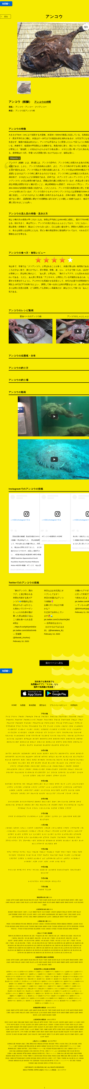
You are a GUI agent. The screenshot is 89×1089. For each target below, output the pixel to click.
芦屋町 (26, 1032)
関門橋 (25, 1053)
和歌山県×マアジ (33, 988)
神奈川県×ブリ (32, 979)
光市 (30, 1032)
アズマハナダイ (49, 723)
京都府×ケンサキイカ (14, 986)
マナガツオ (21, 855)
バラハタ (40, 831)
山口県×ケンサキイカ (12, 993)
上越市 (81, 1034)
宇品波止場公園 (44, 1060)
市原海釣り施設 (33, 1063)
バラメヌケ (55, 831)
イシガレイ (21, 729)
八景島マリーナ (49, 1051)
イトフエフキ (12, 732)
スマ (28, 793)
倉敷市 (62, 1034)
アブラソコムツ (68, 723)
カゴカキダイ (25, 753)
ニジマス (55, 816)
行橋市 (38, 1032)
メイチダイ (27, 861)
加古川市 (67, 1034)
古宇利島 (51, 1063)
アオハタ (37, 716)
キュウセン (80, 760)
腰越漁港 (64, 924)
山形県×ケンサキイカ (13, 974)
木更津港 (27, 1058)
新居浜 (46, 1063)
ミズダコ (21, 858)
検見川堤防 (70, 1053)
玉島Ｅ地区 (12, 1051)
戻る (6, 16)
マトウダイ (12, 855)
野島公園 (29, 1046)
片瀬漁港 (78, 1060)
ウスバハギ (77, 732)
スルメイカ (34, 793)
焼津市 (50, 1029)
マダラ (80, 852)
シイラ (68, 784)
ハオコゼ (9, 828)
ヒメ (30, 834)
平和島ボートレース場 (38, 1048)
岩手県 (13, 900)
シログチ (19, 790)
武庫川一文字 (52, 1058)
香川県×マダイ (49, 993)
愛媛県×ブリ (13, 996)
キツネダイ (41, 760)
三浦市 (25, 912)
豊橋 (69, 1056)
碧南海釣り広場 (27, 1051)
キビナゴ (72, 760)
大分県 (76, 902)
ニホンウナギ (67, 816)
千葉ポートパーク (51, 1053)
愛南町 (37, 1029)
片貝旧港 (81, 926)
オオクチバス (70, 739)
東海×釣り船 (27, 936)
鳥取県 (36, 902)
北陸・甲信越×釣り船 (38, 936)
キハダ (66, 760)
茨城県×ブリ (60, 974)
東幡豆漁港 (64, 1056)
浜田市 (12, 1029)
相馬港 (62, 1046)
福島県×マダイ (24, 974)
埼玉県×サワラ (77, 974)
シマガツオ (26, 787)
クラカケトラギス (23, 766)
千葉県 (41, 900)
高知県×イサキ (55, 996)
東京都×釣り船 (12, 945)
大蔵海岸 (70, 1048)
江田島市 (50, 1024)
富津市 (70, 912)
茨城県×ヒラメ (68, 974)
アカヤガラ (19, 723)
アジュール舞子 (13, 1046)
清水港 (49, 1046)
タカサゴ (38, 802)
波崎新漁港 (19, 1051)
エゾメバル (10, 739)
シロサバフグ (28, 790)
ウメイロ (53, 735)
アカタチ (40, 720)
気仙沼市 (66, 1032)
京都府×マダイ (33, 986)
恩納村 (8, 1032)
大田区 (30, 917)
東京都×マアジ (58, 976)
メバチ (51, 861)
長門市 (55, 1029)
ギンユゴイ (60, 763)
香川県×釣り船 (49, 952)
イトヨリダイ (22, 732)
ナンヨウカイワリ (20, 816)
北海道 (8, 900)
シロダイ (37, 790)
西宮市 (77, 1034)
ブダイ (78, 837)
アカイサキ (72, 716)
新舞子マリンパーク (70, 1046)
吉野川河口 (44, 1058)
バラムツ (47, 831)
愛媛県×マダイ (79, 993)
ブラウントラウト (12, 840)
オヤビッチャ (64, 745)
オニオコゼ (38, 745)
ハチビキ (47, 828)
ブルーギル (26, 840)
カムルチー (29, 756)
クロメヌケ (10, 772)
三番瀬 (27, 1043)
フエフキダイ (61, 837)
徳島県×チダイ (40, 993)
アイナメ (14, 716)
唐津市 (12, 1027)
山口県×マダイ (66, 991)
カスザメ (46, 753)
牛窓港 (25, 1056)
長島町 (25, 1027)
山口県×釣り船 (67, 948)
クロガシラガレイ (58, 766)
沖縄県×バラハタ (49, 1003)
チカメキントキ (45, 805)
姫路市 (66, 1022)
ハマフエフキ (74, 828)
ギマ (32, 763)
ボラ (55, 844)
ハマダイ (66, 828)
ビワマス (46, 837)
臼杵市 (77, 1029)
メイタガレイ (75, 858)
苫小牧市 (14, 1034)
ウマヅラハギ (35, 735)
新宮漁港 (33, 1058)
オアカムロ (27, 739)
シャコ (48, 787)
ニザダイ (47, 816)
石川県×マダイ (36, 981)
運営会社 (42, 705)
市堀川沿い (14, 928)
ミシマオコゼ (75, 855)
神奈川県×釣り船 (42, 943)
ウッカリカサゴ (19, 735)
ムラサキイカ (50, 858)
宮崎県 (44, 1015)
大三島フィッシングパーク (62, 1060)
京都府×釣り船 (21, 948)
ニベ (60, 816)
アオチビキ (29, 716)
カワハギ (37, 756)
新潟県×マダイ (41, 979)
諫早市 (58, 1034)
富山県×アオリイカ (68, 979)
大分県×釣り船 (58, 952)
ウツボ (28, 735)
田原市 (64, 1029)
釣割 (24, 1070)
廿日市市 (8, 1034)
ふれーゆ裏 (57, 1051)
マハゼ (28, 855)
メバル (57, 861)
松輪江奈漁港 (38, 926)
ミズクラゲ (13, 858)
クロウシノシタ (46, 766)
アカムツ (74, 720)
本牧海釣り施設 (20, 1043)
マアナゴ (15, 852)
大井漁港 (53, 928)
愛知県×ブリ (31, 984)
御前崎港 (19, 1053)
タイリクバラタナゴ (27, 802)
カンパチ (59, 756)
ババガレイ (32, 831)
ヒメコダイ (37, 834)
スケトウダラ (55, 790)
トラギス (61, 808)
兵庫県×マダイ (76, 986)
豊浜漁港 (51, 1043)
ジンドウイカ (45, 790)
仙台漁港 (73, 1056)
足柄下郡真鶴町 (13, 914)
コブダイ (33, 775)
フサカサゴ (71, 837)
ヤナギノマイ (21, 870)
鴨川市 (39, 912)
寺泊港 (49, 926)
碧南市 (47, 1032)
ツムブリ (80, 805)
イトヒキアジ (76, 729)
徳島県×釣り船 (48, 950)
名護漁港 (34, 1053)
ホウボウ (59, 840)
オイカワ (36, 739)
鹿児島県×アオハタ (65, 1001)
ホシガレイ (67, 840)
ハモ (81, 828)
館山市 (79, 912)
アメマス (25, 726)
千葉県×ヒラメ (40, 976)
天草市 (35, 1027)
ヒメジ (44, 834)
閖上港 (34, 1046)
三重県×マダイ (66, 984)
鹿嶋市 (35, 912)
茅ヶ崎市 (46, 1027)
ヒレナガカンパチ (36, 837)
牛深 (31, 1060)
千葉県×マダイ (31, 976)
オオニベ (33, 742)
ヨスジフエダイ (75, 870)
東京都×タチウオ (68, 976)
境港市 (75, 917)
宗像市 (16, 912)
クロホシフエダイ (52, 769)
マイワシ (23, 852)
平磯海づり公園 (32, 1056)
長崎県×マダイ (53, 998)
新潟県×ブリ (49, 979)
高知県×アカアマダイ (44, 996)
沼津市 (74, 912)
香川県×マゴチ (70, 993)
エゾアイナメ (79, 735)
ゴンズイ (63, 775)
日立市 (44, 912)
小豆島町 (56, 1024)
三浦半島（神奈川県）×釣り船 (20, 938)
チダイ (61, 805)
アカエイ (80, 716)
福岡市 (44, 914)
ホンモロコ (49, 844)
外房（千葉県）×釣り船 (54, 938)
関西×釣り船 (19, 936)
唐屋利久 (45, 541)
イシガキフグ (12, 729)
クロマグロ (63, 769)
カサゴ (33, 753)
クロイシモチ (35, 766)
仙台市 (13, 1032)
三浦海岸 (18, 1048)
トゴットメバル (44, 808)
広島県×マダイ (39, 991)
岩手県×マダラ (23, 971)
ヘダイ (33, 840)
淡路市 (71, 1022)
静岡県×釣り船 (61, 943)
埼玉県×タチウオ (11, 976)
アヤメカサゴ (33, 726)
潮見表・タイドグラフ (59, 1070)
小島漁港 (81, 1058)
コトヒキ (80, 772)
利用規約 (74, 705)
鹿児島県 (80, 902)
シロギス (12, 790)
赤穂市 (25, 1034)
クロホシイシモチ (39, 769)
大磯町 (46, 1029)
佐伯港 (58, 1056)
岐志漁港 (12, 926)
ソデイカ (75, 793)
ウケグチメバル (67, 732)
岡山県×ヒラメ (30, 991)
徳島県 (53, 902)
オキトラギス (67, 742)
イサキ (70, 726)
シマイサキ (18, 787)
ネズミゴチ (77, 816)
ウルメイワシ (61, 735)
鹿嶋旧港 (29, 924)
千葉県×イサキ (49, 976)
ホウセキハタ (50, 840)
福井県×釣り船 (31, 945)
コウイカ (54, 772)
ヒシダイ (18, 834)
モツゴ (63, 861)
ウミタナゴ (45, 735)
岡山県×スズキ (12, 991)
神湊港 (8, 924)
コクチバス (62, 772)
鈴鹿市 (72, 1029)
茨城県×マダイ (51, 974)
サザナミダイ (38, 784)
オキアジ (59, 742)
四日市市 (62, 1024)
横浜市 (20, 912)
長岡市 (62, 917)
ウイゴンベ (51, 732)
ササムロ (29, 784)
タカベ (54, 802)
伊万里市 (60, 1027)
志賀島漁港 (36, 1060)
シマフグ (41, 787)
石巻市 (82, 1022)
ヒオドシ (70, 831)
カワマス (44, 756)
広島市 (65, 914)
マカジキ (35, 852)
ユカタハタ (43, 870)
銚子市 (71, 917)
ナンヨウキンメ (32, 816)
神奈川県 (31, 900)
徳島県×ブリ (22, 993)
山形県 (22, 960)
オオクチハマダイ (59, 739)
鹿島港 (32, 1043)
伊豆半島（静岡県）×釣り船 (37, 940)
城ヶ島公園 (70, 1058)
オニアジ (30, 745)
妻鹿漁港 (16, 1060)
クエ (66, 763)
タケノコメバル (63, 802)
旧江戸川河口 (55, 1046)
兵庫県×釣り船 (40, 945)
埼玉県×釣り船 (76, 948)
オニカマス (55, 745)
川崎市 (40, 1034)
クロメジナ (78, 769)
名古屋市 (28, 1024)
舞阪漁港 (40, 1043)
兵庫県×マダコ (12, 988)
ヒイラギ (63, 831)
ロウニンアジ (56, 881)
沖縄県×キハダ (39, 1003)
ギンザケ (38, 763)
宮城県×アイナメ (59, 971)
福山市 (7, 1027)
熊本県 (71, 902)
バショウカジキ (22, 831)
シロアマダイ (77, 787)
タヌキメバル (10, 805)
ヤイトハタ (12, 870)
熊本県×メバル (30, 1001)
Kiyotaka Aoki (77, 548)
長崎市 (27, 1022)
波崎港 (70, 928)
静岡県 (72, 900)
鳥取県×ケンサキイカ (53, 988)
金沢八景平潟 (67, 926)
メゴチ (35, 861)
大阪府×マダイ (42, 986)
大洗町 (8, 1029)
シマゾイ (34, 787)
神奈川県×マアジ (12, 979)
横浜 (35, 1043)
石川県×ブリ (17, 981)
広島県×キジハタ (49, 991)
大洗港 (43, 928)
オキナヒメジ (77, 742)
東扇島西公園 (12, 1048)
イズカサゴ (44, 729)
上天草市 (21, 1029)
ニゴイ (41, 816)
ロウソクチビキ (45, 881)
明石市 (24, 914)
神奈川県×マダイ (22, 979)
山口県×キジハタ (76, 991)
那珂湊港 (30, 928)
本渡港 (54, 1056)
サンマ (63, 784)
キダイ (23, 760)
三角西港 (63, 1058)
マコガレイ (50, 852)
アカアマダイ (63, 716)
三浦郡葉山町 (55, 917)
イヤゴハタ (39, 732)
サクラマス (17, 784)
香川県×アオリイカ (59, 993)
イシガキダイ (78, 726)
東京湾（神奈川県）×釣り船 (69, 938)
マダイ (68, 852)
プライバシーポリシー (58, 705)
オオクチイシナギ (46, 739)
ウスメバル (9, 735)
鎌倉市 (61, 914)
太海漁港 (48, 928)
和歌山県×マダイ (22, 988)
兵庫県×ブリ (68, 986)
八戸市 (22, 1032)
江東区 (70, 914)
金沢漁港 (35, 924)
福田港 (39, 1046)
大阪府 (81, 900)
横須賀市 (10, 912)
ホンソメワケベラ (38, 844)
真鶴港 (59, 924)
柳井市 (44, 1034)
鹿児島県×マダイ (40, 1001)
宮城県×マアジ (49, 971)
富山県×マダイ (9, 981)
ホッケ (81, 840)
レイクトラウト (33, 881)
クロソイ (21, 769)
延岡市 (37, 1024)
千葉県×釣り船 (51, 943)
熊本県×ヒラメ (21, 1001)
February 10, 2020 (21, 641)
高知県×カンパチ (33, 996)
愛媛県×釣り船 (21, 950)
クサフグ (72, 763)
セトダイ (42, 793)
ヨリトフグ (44, 873)
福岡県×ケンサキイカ (14, 998)
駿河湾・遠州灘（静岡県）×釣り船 (18, 940)
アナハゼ (59, 723)
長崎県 (67, 902)
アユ (40, 726)
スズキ (77, 790)
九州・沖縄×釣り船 (62, 936)
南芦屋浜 (24, 1048)
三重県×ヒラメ (76, 984)
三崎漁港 (10, 1060)
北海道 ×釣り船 (58, 948)
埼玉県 (36, 900)
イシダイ (29, 729)
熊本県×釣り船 (39, 950)
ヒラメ (26, 837)
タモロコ (27, 805)
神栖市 (35, 917)
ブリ (20, 840)
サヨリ (51, 784)
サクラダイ (9, 784)
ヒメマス (58, 834)
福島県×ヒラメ (33, 974)
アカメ (80, 720)
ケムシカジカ (19, 772)
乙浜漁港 (54, 926)
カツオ (72, 753)
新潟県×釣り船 (68, 945)
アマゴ (18, 726)
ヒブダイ (25, 834)
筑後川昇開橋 (78, 1053)
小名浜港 (61, 1043)
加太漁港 (74, 1043)
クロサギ (76, 766)
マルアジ (46, 855)
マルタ (61, 855)
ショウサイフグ (56, 787)
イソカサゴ (53, 729)
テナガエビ (21, 808)
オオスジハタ (24, 742)
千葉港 (59, 1058)
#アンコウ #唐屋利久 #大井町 (52, 536)
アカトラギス (48, 720)
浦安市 (51, 1027)
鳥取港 (49, 1056)
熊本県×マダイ (12, 1001)
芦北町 (27, 1029)
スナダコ (22, 793)
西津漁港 (75, 928)
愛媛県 (58, 902)
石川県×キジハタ (27, 981)
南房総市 (59, 912)
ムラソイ (59, 858)
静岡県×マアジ (22, 984)
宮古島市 (40, 1027)
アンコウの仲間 (42, 102)
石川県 (58, 900)
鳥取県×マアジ (64, 988)
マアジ (9, 852)
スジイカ (71, 790)
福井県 (63, 900)
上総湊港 (75, 924)
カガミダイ (16, 753)
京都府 (18, 902)
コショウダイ (71, 772)
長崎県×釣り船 (68, 950)
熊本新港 (26, 1060)
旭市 (57, 914)
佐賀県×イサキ (44, 998)
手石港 (7, 926)
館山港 (21, 1060)
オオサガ (79, 739)
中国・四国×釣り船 (50, 936)
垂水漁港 (39, 1056)
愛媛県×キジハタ (22, 996)
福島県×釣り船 (31, 952)
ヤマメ (29, 870)
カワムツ (52, 756)
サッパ (46, 784)
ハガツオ (16, 828)
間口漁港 (23, 924)
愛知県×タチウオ (49, 984)
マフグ (39, 855)
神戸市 (13, 1024)
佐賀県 (72, 962)
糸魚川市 (34, 1034)
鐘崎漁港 (18, 924)
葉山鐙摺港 (37, 928)
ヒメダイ (51, 834)
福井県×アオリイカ (69, 981)
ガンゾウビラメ (78, 756)
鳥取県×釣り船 (49, 948)
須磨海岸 (43, 1046)
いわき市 (31, 1029)
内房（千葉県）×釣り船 (13, 943)
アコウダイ (27, 723)
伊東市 (20, 914)
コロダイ (49, 775)
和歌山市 (65, 912)
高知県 (44, 902)
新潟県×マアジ (58, 979)
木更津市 (61, 1022)
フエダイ (53, 837)
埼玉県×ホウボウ (21, 976)
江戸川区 (25, 917)
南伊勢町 (81, 1027)
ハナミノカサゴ (56, 828)
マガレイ (42, 852)
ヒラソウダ (12, 837)
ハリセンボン (11, 831)
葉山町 (56, 1032)
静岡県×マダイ (79, 981)
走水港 (26, 926)
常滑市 (72, 1024)
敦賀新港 (8, 1056)
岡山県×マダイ (21, 991)
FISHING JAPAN (33, 1070)
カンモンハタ (67, 756)
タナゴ (78, 802)
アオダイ (21, 716)
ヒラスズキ (77, 834)
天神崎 (59, 1053)
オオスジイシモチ (13, 742)
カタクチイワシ (64, 753)
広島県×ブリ (58, 991)
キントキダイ (12, 763)
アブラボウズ (10, 726)
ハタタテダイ (38, 828)
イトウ (69, 729)
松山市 (76, 1024)
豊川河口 (77, 1051)
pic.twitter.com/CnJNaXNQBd (57, 619)
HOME (14, 705)
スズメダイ (14, 793)
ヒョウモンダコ (67, 834)
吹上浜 (76, 1058)
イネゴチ (31, 732)
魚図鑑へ (6, 4)
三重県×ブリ (58, 984)
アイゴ (8, 716)
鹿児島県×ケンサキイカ (52, 1001)
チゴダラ (54, 805)
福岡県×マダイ (64, 996)
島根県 (40, 902)
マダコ (74, 852)
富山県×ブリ (78, 979)
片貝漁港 (48, 1048)
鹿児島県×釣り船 (58, 950)
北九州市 (29, 914)
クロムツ (71, 769)
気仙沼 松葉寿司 (16, 570)
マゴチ (57, 852)
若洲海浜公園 (11, 1043)
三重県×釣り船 (39, 948)
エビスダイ (19, 739)
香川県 (49, 902)
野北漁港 (54, 1048)
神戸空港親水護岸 (19, 1058)
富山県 (54, 900)
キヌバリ (59, 760)
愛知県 (67, 900)
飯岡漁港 (53, 924)
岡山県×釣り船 (12, 950)
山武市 (49, 917)
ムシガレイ (37, 858)
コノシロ (26, 775)
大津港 (80, 1043)
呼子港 (42, 1051)
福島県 (22, 900)
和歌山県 (12, 902)
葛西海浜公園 (22, 1046)
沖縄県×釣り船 (12, 948)
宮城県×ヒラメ (40, 971)
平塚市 (66, 917)
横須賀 (14, 1056)
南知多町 (71, 1027)
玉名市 (30, 1034)
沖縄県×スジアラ (76, 1001)
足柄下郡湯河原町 (17, 917)
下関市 (51, 1022)
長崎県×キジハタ (63, 998)
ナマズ (10, 816)
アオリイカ (54, 716)
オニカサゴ (46, 745)
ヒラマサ (20, 837)
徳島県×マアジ (31, 993)
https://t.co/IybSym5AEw (25, 627)
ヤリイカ (36, 870)
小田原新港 (47, 924)
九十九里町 (76, 1022)
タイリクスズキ (13, 802)
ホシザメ (75, 840)
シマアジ (10, 787)
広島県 (22, 902)
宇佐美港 (31, 926)
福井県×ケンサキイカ (48, 981)
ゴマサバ (56, 775)
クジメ (78, 763)
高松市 (42, 1032)
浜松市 (11, 1022)
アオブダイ (45, 716)
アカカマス (10, 720)
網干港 (51, 1060)
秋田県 (22, 1010)
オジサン (23, 745)
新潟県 (50, 900)
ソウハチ (68, 793)
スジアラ (64, 790)
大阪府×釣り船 (77, 945)
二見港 (30, 1048)
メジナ (40, 861)
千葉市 (41, 1029)
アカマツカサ (65, 720)
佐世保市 (30, 1027)
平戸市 (9, 1024)
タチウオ (72, 802)
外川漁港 (25, 928)
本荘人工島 (57, 1063)
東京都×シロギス (78, 976)
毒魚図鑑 (32, 705)
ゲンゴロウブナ (40, 772)
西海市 (51, 1032)
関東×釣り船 (12, 936)
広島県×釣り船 (59, 945)
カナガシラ (79, 753)
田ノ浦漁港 (80, 1056)
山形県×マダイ (69, 971)
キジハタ (8, 760)
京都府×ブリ (25, 986)
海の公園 (63, 1053)
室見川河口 (19, 1056)
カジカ (39, 753)
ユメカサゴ (52, 870)
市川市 (72, 1032)
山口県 (31, 902)
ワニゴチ (48, 889)
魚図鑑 (22, 705)
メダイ (46, 861)
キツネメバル (50, 760)
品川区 (79, 914)
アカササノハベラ (29, 720)
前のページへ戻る (54, 663)
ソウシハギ (60, 793)
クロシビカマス (12, 769)
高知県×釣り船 (30, 950)
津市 (21, 1027)
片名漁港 (59, 928)
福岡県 (62, 902)
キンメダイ (22, 763)
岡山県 (27, 902)
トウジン (35, 808)
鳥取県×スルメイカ (75, 988)
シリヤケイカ (67, 787)
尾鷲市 (49, 1034)
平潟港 (20, 928)
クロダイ (28, 769)
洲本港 (39, 1058)
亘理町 (59, 1029)
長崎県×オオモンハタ (75, 998)
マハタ (33, 855)
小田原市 (53, 912)
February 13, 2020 (52, 634)
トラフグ (68, 808)
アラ (44, 726)
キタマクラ (16, 760)
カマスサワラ (9, 756)
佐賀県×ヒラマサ (35, 998)
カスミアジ (54, 753)
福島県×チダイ (42, 974)
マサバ (63, 852)
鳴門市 (42, 1022)
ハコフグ (30, 828)
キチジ (28, 760)
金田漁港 (60, 926)
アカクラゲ (18, 720)
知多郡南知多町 (50, 914)
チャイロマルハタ (70, 805)
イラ (45, 732)
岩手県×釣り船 (21, 952)
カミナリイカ (20, 756)
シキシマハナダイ (78, 784)
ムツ (43, 858)
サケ (23, 784)
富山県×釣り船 (77, 950)
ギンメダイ (51, 763)
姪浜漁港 (65, 928)
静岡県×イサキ (13, 984)
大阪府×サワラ (51, 986)
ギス (28, 763)
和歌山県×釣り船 (22, 945)
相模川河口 (60, 1048)
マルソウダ (54, 855)
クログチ (69, 766)
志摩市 (41, 1024)
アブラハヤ (78, 723)
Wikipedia (14, 158)
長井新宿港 (75, 926)
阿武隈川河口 (41, 1053)
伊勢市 (56, 1027)
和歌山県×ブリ (42, 988)
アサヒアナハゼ (38, 723)
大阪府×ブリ (60, 986)
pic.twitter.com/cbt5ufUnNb (24, 630)
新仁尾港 (72, 1060)
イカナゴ (64, 726)
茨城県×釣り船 (79, 943)
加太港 (81, 924)
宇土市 (53, 1034)
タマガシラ (19, 805)
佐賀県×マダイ (25, 998)
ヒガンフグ (78, 831)
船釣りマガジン (45, 1070)
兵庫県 (8, 902)
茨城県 (45, 900)
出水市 (42, 1036)
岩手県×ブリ (32, 971)
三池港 (78, 1046)
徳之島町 (61, 1032)
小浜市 (39, 914)
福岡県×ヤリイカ (74, 996)
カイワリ (9, 753)
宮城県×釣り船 (30, 948)
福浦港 (45, 926)
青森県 (13, 1010)
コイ (48, 772)
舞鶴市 (34, 1032)
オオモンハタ (50, 742)
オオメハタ (41, 742)
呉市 (32, 1024)
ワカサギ (41, 889)
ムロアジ (67, 858)
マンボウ (67, 855)
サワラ (57, 784)
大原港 (13, 924)
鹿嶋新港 (69, 924)
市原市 (47, 1036)
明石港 (22, 926)
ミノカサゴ (29, 858)
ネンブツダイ (44, 819)
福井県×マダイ (59, 981)
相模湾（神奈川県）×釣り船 (38, 938)
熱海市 (74, 914)
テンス (28, 808)
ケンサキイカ (29, 772)
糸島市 (35, 914)
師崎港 (29, 1053)
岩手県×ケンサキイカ (12, 971)
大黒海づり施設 (11, 1053)
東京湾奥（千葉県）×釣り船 (28, 943)
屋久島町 (20, 1034)
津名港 (7, 1058)
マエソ (29, 852)
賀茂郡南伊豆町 (42, 917)
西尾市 (81, 1029)
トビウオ (54, 808)
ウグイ (58, 732)
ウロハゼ (70, 735)
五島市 (16, 1029)
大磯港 (12, 1058)
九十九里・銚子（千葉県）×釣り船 (70, 940)
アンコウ (50, 726)
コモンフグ (41, 775)
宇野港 (57, 1043)
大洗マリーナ (77, 1048)
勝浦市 (48, 912)
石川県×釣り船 (67, 952)
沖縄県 (44, 905)
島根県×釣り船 (40, 952)
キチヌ (34, 760)
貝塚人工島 (68, 1043)
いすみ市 (29, 912)
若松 (65, 1048)
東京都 (26, 900)
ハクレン (23, 828)
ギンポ (44, 763)
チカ (37, 805)
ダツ (33, 805)
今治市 (66, 1027)
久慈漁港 (41, 924)
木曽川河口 (36, 1051)
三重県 (76, 900)
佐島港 (17, 926)
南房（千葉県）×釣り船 (53, 940)
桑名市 (81, 1032)
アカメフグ (10, 723)
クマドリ (13, 766)
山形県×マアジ (78, 971)
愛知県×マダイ (39, 984)
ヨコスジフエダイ (63, 870)
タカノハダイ (46, 802)
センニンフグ (50, 793)
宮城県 (17, 900)
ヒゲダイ (11, 834)
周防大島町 (21, 1022)
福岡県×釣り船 (70, 943)
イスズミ (37, 729)
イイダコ (57, 726)
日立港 (72, 1051)
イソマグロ (62, 729)
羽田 (68, 1051)
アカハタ (57, 720)
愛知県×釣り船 (49, 945)
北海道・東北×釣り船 (74, 936)
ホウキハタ (41, 840)
